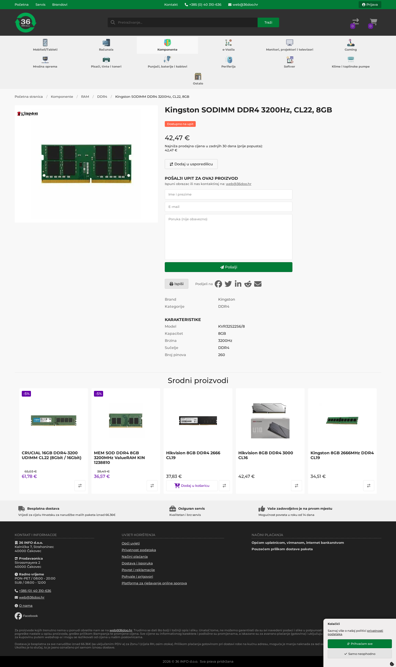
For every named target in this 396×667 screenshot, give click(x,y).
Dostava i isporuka (137, 563)
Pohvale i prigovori (137, 576)
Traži (268, 22)
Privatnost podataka (139, 550)
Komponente (62, 97)
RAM (85, 97)
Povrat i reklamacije (138, 570)
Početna (22, 5)
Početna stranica (29, 97)
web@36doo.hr (238, 184)
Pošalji (231, 267)
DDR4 (102, 97)
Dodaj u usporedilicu (193, 164)
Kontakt (171, 5)
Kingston (226, 299)
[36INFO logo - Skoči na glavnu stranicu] (26, 22)
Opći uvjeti (131, 543)
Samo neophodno (361, 654)
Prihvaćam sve (362, 643)
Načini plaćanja (135, 557)
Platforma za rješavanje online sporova (154, 583)
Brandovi (59, 5)
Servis (40, 5)
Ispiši (179, 284)
